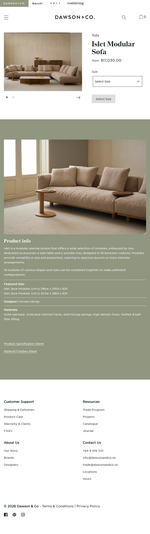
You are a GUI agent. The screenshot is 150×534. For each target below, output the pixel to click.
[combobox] (117, 81)
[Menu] (6, 17)
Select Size (103, 99)
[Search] (124, 17)
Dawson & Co (28, 506)
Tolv (95, 35)
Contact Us (92, 442)
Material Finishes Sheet (20, 351)
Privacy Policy (88, 506)
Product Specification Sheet (24, 343)
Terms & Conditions (58, 506)
